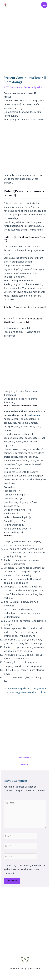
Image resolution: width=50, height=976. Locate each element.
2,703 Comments (13, 87)
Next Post (25, 764)
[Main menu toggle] (44, 5)
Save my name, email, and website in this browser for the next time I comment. (24, 869)
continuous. (33, 415)
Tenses (28, 87)
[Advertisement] (25, 39)
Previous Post (25, 757)
